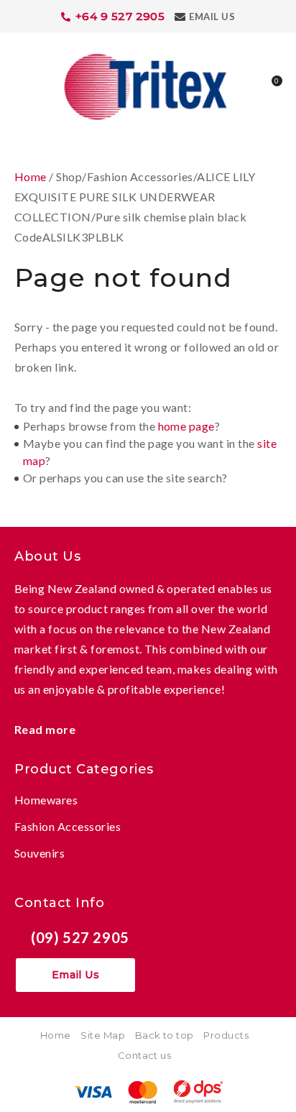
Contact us (145, 1055)
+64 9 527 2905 (120, 16)
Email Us (212, 16)
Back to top (164, 1035)
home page (186, 426)
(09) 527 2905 (80, 937)
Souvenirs (39, 853)
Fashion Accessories (67, 826)
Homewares (46, 800)
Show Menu (23, 85)
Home (30, 176)
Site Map (102, 1035)
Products (226, 1035)
